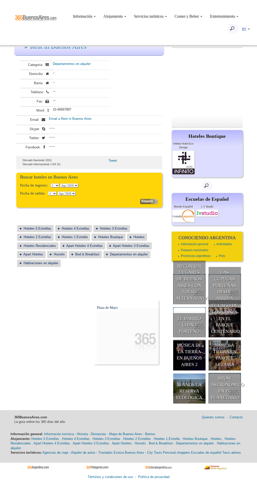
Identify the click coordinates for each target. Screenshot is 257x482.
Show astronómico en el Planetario (226, 388)
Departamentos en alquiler (72, 64)
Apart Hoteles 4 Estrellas (84, 246)
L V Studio (207, 206)
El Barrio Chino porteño (189, 325)
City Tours (154, 452)
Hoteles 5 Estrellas (37, 228)
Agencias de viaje (55, 452)
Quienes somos (213, 417)
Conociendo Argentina (207, 237)
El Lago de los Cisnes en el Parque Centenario (225, 318)
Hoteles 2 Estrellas (37, 237)
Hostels (59, 254)
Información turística (59, 434)
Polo (222, 256)
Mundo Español (183, 206)
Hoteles (139, 237)
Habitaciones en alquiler (41, 263)
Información (83, 16)
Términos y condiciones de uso (110, 477)
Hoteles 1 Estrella (75, 237)
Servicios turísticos (149, 16)
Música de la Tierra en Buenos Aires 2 (189, 355)
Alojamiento (113, 16)
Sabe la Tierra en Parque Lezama (224, 355)
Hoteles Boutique (110, 237)
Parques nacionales (194, 250)
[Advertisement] (207, 81)
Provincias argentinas (196, 256)
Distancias (98, 434)
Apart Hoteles (33, 254)
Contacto (236, 417)
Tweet (112, 160)
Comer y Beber (187, 16)
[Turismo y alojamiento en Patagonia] (99, 467)
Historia (82, 434)
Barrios (150, 434)
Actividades (224, 244)
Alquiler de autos (83, 452)
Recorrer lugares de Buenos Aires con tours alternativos (191, 282)
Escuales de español (206, 452)
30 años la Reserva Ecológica (189, 391)
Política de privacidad (153, 477)
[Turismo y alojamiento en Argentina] (40, 467)
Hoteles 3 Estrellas (113, 228)
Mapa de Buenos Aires (125, 434)
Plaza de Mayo (107, 308)
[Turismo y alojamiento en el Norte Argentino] (217, 467)
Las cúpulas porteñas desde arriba (224, 285)
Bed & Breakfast (87, 254)
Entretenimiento (223, 16)
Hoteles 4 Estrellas (75, 228)
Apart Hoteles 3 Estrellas (131, 246)
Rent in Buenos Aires (58, 46)
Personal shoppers (176, 452)
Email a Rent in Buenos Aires (70, 119)
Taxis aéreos (231, 452)
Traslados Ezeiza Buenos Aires (121, 452)
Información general (194, 244)
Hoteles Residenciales (40, 246)
